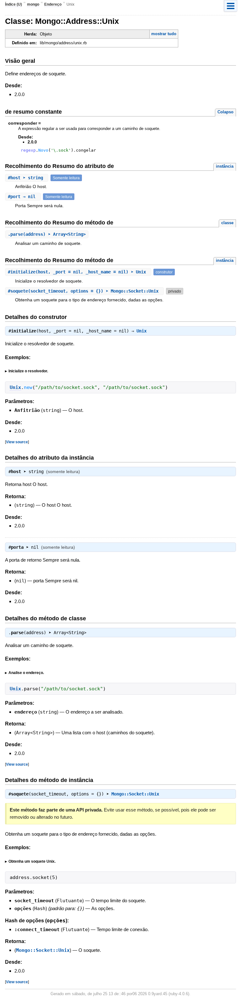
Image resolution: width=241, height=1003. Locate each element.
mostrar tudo (163, 33)
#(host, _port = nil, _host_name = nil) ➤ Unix (78, 271)
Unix (142, 330)
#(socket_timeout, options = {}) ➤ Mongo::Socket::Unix (84, 291)
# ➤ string (27, 177)
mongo (33, 4)
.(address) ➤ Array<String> (47, 234)
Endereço (53, 4)
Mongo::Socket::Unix (135, 793)
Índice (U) (13, 4)
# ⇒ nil (23, 196)
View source (17, 442)
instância (224, 166)
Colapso (225, 112)
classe (227, 222)
